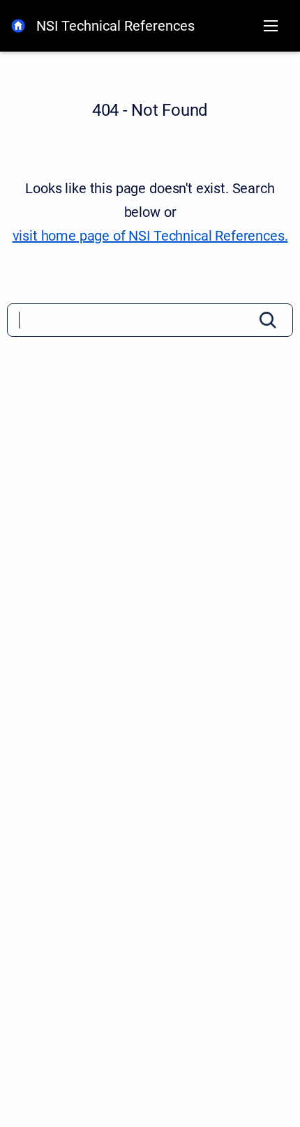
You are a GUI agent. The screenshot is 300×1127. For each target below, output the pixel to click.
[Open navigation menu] (271, 25)
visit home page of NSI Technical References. (150, 235)
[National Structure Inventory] (18, 26)
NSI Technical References (115, 25)
